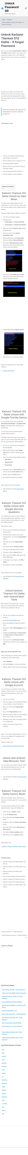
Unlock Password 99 (12, 7)
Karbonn (4, 1063)
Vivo (3, 1107)
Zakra (10, 1151)
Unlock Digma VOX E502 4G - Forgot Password (12, 1018)
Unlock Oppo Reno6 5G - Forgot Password (14, 1014)
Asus (3, 1053)
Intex (3, 1059)
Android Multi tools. (14, 620)
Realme (4, 1093)
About (3, 1135)
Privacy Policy (5, 1139)
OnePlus (4, 1090)
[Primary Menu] (26, 8)
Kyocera (4, 1066)
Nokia (3, 1086)
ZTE (3, 1113)
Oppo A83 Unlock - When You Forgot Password (12, 997)
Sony (3, 1100)
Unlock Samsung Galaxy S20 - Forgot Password (12, 1038)
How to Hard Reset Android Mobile (11, 1023)
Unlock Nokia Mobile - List (9, 1010)
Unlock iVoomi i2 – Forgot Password (12, 931)
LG (2, 1076)
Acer (3, 1049)
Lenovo (4, 1073)
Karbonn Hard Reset (8, 370)
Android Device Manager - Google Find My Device (14, 1006)
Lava (3, 1069)
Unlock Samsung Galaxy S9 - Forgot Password (12, 1033)
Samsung (4, 1096)
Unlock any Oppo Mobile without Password (14, 993)
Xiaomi (4, 1110)
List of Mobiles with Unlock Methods (12, 1002)
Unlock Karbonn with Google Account (13, 746)
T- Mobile (4, 1103)
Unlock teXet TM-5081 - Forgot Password (13, 989)
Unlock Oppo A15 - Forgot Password (12, 1026)
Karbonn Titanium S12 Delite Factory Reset (14, 846)
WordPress (16, 1151)
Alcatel (4, 1056)
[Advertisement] (14, 76)
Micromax (4, 1080)
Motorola (4, 1083)
